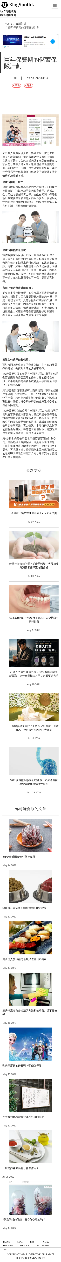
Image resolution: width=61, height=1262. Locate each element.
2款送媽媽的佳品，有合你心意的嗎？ (23, 1219)
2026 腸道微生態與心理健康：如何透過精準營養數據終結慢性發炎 (34, 782)
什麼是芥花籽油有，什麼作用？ (20, 1168)
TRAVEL (19, 1242)
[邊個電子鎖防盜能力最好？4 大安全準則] (34, 494)
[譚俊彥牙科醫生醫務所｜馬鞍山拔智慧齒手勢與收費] (34, 599)
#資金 (28, 85)
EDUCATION (8, 1246)
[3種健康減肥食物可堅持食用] (30, 835)
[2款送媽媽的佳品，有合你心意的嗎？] (30, 1198)
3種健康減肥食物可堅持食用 (18, 857)
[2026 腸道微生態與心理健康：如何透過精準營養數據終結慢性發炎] (34, 761)
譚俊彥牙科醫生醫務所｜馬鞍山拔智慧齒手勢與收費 (34, 620)
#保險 (16, 85)
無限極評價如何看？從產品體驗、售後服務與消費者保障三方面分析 (34, 566)
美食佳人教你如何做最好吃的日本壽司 (24, 959)
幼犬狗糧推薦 (8, 11)
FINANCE (45, 1242)
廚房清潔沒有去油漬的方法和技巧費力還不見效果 (29, 1013)
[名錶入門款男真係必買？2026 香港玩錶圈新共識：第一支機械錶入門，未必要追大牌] (34, 653)
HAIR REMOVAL (43, 1246)
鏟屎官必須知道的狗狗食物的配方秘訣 (24, 908)
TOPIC (5, 1250)
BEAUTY (6, 1242)
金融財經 (21, 24)
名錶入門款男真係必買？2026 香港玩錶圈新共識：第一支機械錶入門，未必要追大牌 (34, 674)
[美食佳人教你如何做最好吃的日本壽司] (30, 937)
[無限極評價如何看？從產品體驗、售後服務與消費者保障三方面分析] (34, 545)
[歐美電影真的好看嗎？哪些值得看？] (30, 1044)
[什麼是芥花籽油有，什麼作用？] (30, 1146)
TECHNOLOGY (25, 1246)
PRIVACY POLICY (36, 1258)
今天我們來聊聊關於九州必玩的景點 (23, 1117)
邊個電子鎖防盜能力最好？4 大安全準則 (34, 513)
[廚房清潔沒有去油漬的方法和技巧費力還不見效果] (30, 989)
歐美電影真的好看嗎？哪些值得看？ (23, 1065)
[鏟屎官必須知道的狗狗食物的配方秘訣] (30, 886)
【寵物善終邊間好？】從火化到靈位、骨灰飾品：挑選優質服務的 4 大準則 (34, 728)
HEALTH (32, 1242)
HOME (8, 24)
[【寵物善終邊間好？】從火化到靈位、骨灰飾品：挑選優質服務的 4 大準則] (34, 707)
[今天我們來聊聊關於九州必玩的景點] (30, 1095)
